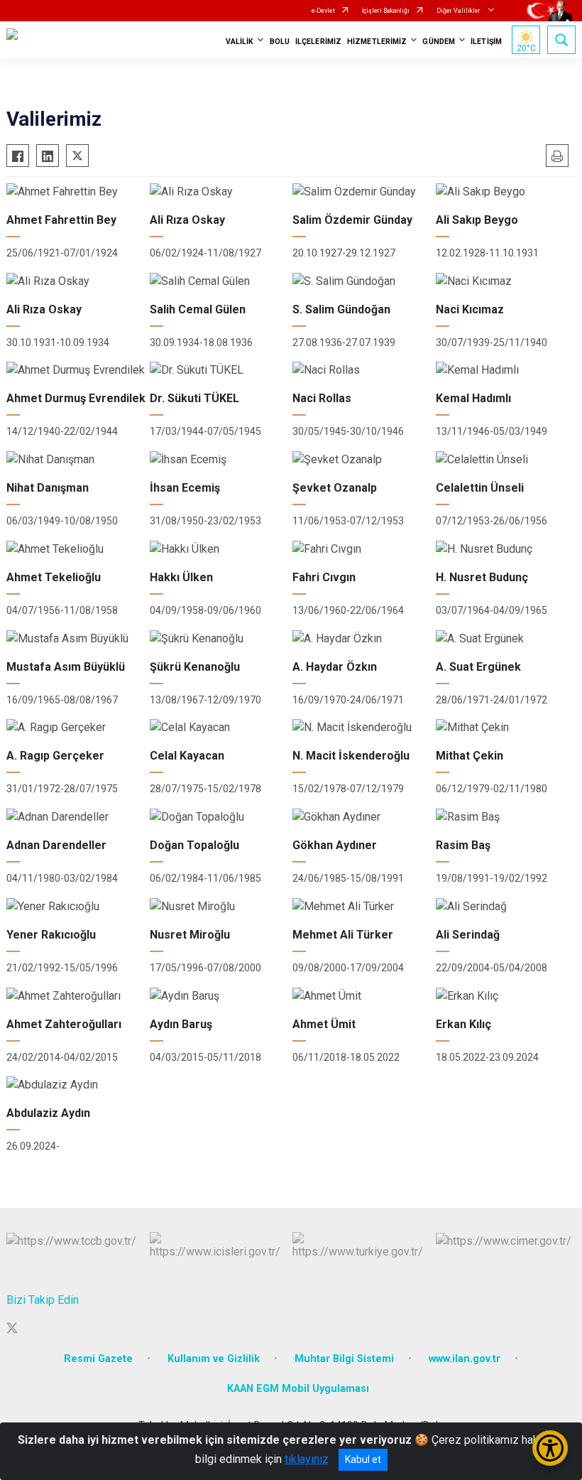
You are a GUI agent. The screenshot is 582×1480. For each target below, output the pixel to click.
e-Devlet (323, 10)
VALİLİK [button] (240, 41)
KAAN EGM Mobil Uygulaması (298, 1389)
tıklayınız (307, 1459)
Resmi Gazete (98, 1359)
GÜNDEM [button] (438, 41)
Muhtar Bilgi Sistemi (344, 1359)
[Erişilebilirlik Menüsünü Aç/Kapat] (550, 1448)
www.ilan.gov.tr (464, 1359)
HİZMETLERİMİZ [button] (377, 41)
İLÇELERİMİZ (318, 41)
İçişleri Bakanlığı (386, 10)
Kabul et (363, 1459)
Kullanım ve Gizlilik (214, 1359)
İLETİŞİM (486, 41)
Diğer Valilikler (459, 10)
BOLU (280, 41)
